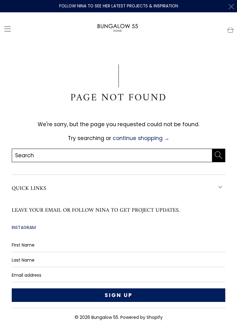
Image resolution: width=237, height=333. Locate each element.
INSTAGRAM (24, 227)
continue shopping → (141, 138)
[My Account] (5, 29)
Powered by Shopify (141, 317)
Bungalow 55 (104, 317)
